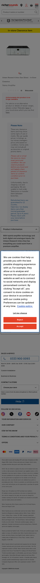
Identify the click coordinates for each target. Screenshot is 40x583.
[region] (20, 291)
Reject (20, 320)
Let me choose (20, 313)
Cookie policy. (25, 306)
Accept (20, 326)
